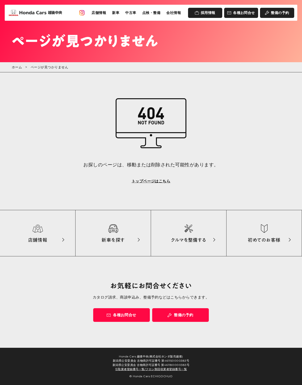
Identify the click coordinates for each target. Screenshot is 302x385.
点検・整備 (151, 12)
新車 (115, 12)
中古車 (130, 12)
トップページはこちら (151, 181)
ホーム (17, 67)
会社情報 (173, 12)
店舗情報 (99, 12)
